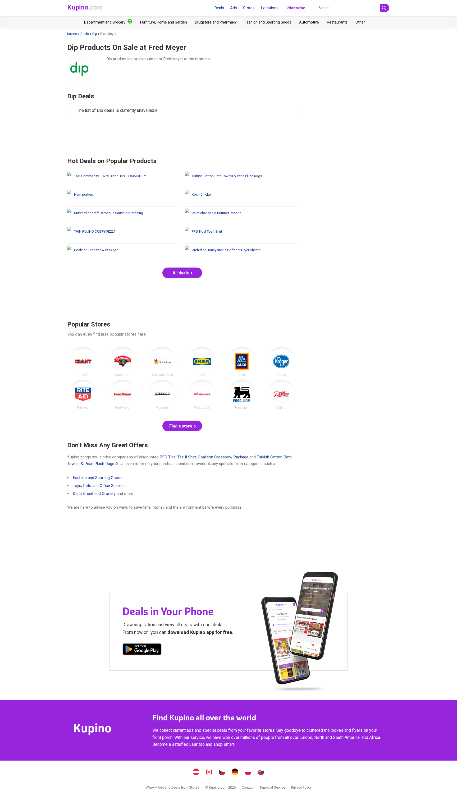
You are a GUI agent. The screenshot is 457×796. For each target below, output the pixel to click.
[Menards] (162, 395)
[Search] (384, 8)
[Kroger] (281, 362)
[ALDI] (242, 362)
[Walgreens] (202, 395)
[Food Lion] (242, 395)
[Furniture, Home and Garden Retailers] (163, 22)
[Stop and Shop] (162, 362)
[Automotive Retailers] (309, 22)
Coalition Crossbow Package (123, 252)
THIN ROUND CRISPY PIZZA (123, 234)
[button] (182, 273)
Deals (219, 8)
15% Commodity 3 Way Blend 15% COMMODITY (123, 178)
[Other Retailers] (360, 22)
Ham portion (123, 197)
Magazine (296, 7)
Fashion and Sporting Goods (97, 477)
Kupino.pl (248, 772)
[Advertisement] (182, 136)
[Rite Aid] (83, 395)
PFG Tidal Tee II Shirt (241, 234)
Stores (249, 8)
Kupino (72, 34)
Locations (269, 8)
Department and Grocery (94, 493)
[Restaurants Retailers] (337, 22)
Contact (248, 787)
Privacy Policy (301, 787)
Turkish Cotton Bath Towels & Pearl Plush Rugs (241, 178)
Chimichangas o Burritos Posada (241, 215)
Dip (94, 34)
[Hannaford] (123, 362)
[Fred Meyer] (123, 395)
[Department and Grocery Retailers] (108, 22)
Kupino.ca (209, 772)
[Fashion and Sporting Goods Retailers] (268, 22)
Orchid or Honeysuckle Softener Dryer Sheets (241, 252)
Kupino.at (196, 772)
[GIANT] (83, 362)
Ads (233, 8)
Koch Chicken (241, 197)
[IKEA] (202, 362)
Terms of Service (272, 787)
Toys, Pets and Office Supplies (99, 485)
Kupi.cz (222, 772)
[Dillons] (281, 395)
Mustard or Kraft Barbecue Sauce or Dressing (123, 215)
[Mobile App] (142, 650)
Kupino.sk (261, 772)
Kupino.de (235, 772)
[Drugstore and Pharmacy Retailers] (216, 22)
